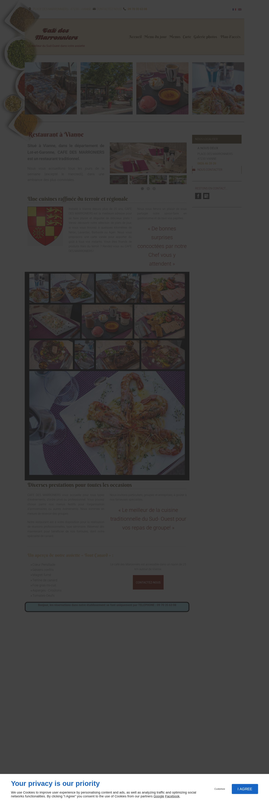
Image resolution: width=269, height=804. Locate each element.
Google (159, 796)
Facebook (172, 796)
